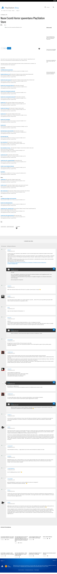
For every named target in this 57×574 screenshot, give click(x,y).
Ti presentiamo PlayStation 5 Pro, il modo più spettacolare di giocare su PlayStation (7, 537)
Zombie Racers (3, 179)
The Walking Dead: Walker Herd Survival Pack (8, 198)
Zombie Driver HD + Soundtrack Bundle (7, 160)
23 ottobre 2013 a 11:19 (11, 287)
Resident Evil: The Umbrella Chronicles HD (8, 96)
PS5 (2, 10)
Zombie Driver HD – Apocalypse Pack (7, 208)
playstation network (3, 226)
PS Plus (13, 10)
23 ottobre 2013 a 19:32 (11, 428)
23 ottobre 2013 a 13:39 (11, 383)
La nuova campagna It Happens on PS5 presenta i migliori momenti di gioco (35, 537)
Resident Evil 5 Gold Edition (5, 119)
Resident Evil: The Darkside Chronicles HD (8, 91)
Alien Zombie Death (4, 190)
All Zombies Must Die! (4, 136)
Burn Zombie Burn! (4, 142)
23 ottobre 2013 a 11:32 (11, 297)
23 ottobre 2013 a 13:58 (14, 404)
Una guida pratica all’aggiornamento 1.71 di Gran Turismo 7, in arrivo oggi (35, 553)
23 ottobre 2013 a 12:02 (11, 318)
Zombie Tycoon (3, 185)
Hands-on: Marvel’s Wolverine (47, 536)
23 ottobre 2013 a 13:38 (14, 330)
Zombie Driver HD (4, 154)
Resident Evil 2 (3, 102)
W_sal (4, 48)
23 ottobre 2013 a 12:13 (11, 340)
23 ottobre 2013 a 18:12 (11, 415)
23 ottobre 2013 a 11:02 (11, 251)
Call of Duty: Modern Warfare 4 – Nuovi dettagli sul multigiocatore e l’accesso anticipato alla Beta (21, 554)
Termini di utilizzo (21, 569)
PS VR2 (4, 10)
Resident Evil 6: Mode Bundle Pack (6, 202)
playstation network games (10, 226)
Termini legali (36, 569)
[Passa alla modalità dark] (45, 7)
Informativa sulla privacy (29, 569)
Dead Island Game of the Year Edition (7, 130)
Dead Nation (3, 171)
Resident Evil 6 (3, 125)
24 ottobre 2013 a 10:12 (11, 491)
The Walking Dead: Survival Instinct (7, 69)
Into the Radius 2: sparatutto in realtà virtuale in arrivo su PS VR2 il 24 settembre (7, 553)
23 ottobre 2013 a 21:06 (11, 469)
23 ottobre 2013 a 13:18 (11, 370)
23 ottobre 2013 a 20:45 (11, 457)
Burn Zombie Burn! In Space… (6, 147)
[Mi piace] (33, 539)
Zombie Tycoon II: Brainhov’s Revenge (7, 166)
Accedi (48, 7)
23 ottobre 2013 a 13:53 (11, 394)
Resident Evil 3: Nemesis (5, 108)
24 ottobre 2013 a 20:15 (11, 503)
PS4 (7, 10)
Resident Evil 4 (3, 113)
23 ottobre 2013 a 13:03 (11, 353)
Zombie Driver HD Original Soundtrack (7, 215)
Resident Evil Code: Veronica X (6, 79)
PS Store (9, 10)
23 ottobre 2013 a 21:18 (11, 479)
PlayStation (12, 7)
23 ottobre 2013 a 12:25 (14, 270)
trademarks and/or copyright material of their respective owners (31, 566)
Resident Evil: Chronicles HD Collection (7, 85)
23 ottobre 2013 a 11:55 (11, 308)
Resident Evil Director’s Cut (5, 74)
